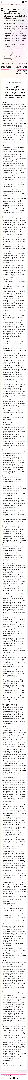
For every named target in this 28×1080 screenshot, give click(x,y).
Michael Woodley (20, 55)
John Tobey (24, 48)
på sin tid (7, 57)
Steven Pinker (17, 48)
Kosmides (7, 50)
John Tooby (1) (8, 46)
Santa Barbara (8, 52)
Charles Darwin (8, 48)
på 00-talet (7, 55)
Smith (18, 57)
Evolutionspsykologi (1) (10, 44)
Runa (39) (16, 46)
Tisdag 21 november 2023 (16, 20)
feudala (13, 57)
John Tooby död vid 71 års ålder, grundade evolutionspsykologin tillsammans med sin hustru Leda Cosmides (14, 1074)
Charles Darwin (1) (22, 44)
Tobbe (13, 55)
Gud (20, 50)
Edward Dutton (8, 59)
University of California (18, 52)
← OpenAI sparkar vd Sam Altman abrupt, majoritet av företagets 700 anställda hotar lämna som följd (7, 66)
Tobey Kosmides (14, 50)
